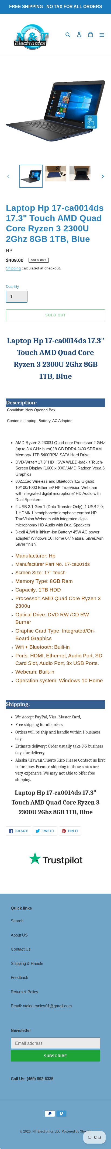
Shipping (13, 268)
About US (19, 935)
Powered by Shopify (76, 1131)
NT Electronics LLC (46, 1131)
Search (17, 920)
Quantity (12, 287)
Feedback (19, 977)
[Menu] (101, 34)
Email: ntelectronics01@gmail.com (41, 1005)
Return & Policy (24, 991)
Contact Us (21, 949)
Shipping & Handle (27, 963)
